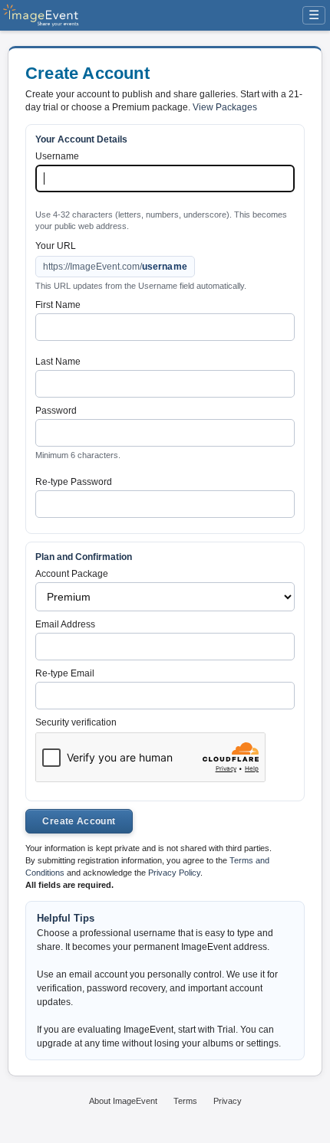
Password (56, 410)
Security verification (76, 722)
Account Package (71, 573)
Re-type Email (64, 673)
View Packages (225, 107)
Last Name (58, 361)
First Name (58, 305)
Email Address (65, 624)
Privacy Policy (174, 872)
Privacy (227, 1100)
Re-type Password (73, 482)
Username (57, 156)
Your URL (55, 246)
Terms (185, 1100)
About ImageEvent (123, 1100)
